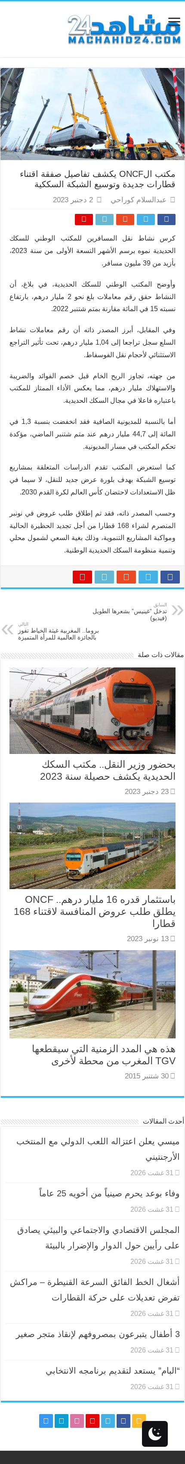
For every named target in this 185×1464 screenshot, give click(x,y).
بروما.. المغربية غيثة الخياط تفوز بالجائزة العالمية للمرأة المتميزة (58, 631)
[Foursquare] (61, 1421)
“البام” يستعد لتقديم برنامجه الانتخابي (113, 1370)
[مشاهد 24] (123, 28)
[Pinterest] (92, 1421)
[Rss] (139, 1421)
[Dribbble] (77, 1421)
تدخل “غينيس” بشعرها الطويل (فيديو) (129, 611)
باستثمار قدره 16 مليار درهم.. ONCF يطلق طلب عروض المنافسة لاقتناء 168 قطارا (95, 911)
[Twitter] (108, 1421)
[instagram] (46, 1421)
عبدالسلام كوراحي (138, 200)
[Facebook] (123, 1421)
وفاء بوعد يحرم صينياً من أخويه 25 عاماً (109, 1193)
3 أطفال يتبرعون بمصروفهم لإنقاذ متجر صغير (98, 1334)
